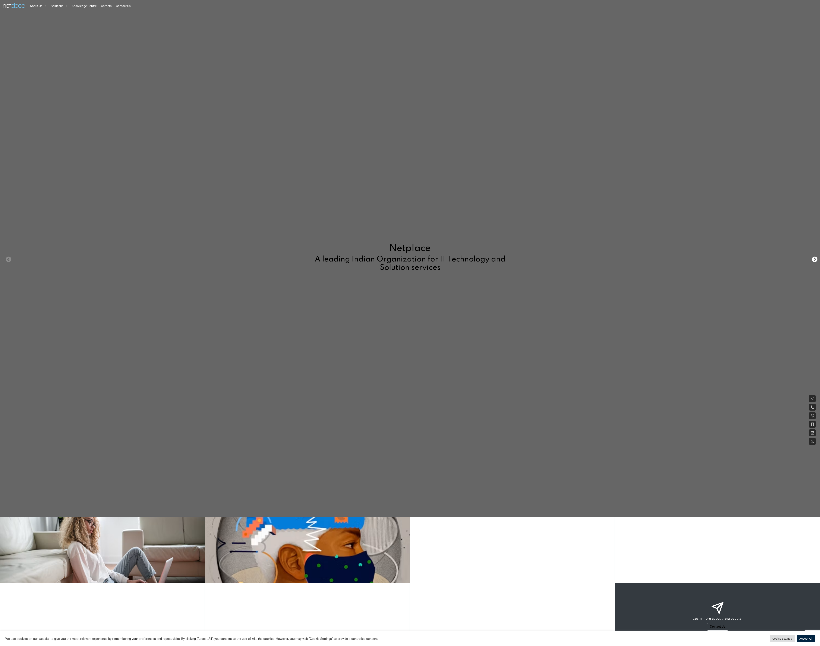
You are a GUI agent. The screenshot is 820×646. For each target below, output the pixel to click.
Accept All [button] (805, 638)
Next (813, 258)
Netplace (8, 6)
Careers (106, 6)
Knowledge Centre (84, 6)
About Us (36, 6)
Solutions (57, 6)
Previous (7, 258)
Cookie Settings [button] (782, 638)
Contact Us (123, 6)
